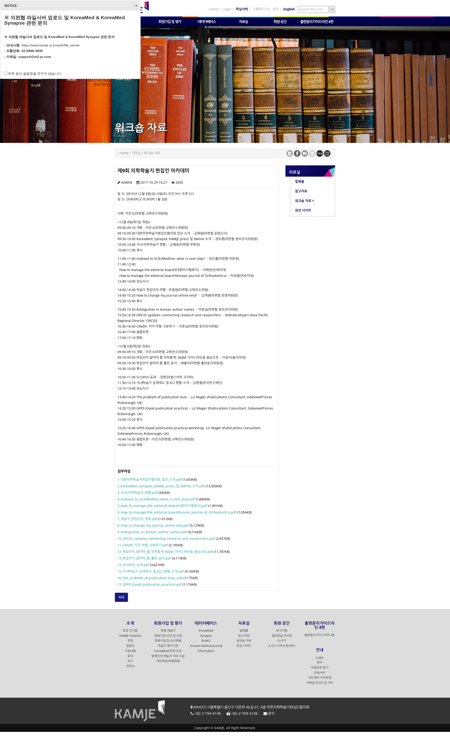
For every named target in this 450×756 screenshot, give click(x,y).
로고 (130, 661)
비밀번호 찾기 (320, 668)
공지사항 (281, 631)
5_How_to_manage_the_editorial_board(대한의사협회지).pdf (162, 505)
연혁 (130, 641)
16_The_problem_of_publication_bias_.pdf (150, 578)
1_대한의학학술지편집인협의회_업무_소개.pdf (149, 479)
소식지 (282, 641)
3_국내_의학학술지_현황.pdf (137, 492)
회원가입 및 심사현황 (168, 641)
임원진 (130, 646)
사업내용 (130, 651)
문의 (276, 9)
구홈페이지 (260, 9)
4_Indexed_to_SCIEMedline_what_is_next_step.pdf (156, 499)
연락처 (130, 666)
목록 (121, 597)
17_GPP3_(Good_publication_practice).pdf (149, 584)
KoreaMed (206, 631)
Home (213, 9)
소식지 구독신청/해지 (281, 646)
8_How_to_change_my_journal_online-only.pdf (153, 525)
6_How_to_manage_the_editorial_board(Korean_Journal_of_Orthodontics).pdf (176, 512)
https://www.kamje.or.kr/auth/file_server (51, 45)
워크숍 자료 (243, 641)
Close (136, 5)
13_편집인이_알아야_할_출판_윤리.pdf (144, 558)
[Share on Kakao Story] (312, 153)
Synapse (206, 636)
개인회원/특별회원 (168, 661)
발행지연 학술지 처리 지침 (168, 656)
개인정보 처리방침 (319, 678)
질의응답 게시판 (282, 636)
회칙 (130, 656)
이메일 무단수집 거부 (319, 683)
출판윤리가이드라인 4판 (319, 635)
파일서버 (319, 673)
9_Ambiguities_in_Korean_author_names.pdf (152, 532)
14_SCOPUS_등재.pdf (133, 564)
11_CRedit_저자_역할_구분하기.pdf (142, 545)
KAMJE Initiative (130, 636)
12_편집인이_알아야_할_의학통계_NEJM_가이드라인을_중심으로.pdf (165, 551)
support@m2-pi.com (34, 57)
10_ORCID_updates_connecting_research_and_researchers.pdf (166, 538)
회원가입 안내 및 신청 (168, 636)
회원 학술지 (168, 631)
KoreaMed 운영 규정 (168, 651)
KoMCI (206, 641)
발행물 (244, 631)
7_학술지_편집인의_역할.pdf (137, 519)
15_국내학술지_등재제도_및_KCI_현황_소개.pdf (150, 571)
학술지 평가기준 (168, 646)
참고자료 (244, 636)
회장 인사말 (130, 631)
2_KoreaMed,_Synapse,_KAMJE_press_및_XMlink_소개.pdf (161, 486)
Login (227, 9)
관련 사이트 (243, 646)
